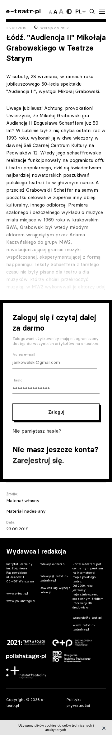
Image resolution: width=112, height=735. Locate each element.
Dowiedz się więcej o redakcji (55, 590)
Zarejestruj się (37, 460)
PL (78, 11)
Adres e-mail (23, 354)
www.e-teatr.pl (17, 593)
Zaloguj (56, 412)
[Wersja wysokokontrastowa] (69, 11)
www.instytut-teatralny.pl (83, 627)
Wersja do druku (55, 27)
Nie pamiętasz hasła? (36, 431)
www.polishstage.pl (20, 601)
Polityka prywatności (78, 702)
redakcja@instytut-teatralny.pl (54, 578)
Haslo (17, 380)
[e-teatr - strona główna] (23, 12)
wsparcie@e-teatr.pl (87, 618)
